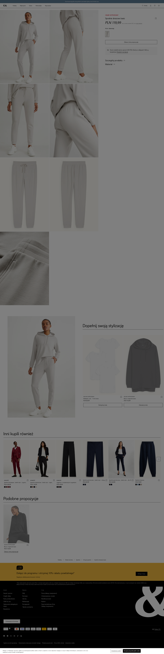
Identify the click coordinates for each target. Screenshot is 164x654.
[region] (82, 651)
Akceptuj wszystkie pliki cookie (132, 651)
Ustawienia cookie (116, 651)
